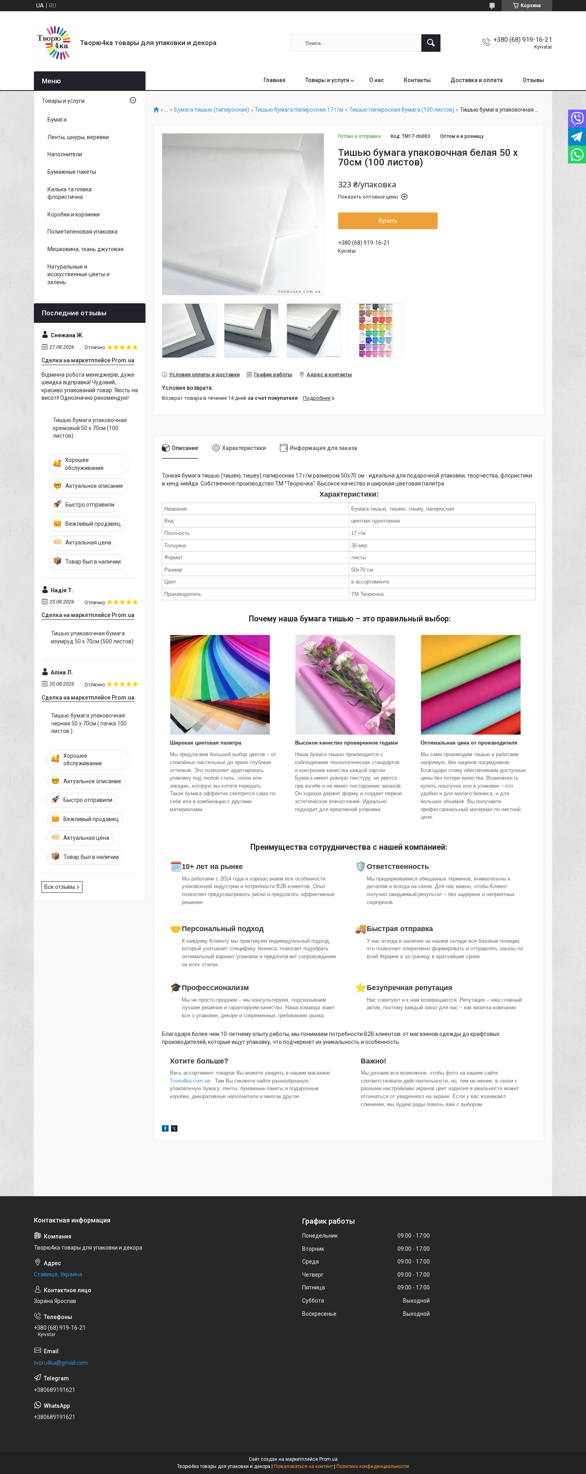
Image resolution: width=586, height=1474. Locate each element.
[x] (174, 1129)
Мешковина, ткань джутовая (85, 249)
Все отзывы (59, 887)
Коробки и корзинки (73, 214)
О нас (376, 80)
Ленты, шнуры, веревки (78, 137)
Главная (274, 80)
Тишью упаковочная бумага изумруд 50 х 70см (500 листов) (92, 637)
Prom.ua (328, 1459)
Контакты (417, 80)
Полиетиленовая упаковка (82, 231)
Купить (388, 221)
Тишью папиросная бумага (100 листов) (401, 110)
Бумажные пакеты (71, 172)
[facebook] (165, 1129)
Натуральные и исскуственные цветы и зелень (78, 274)
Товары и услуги (327, 80)
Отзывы (533, 80)
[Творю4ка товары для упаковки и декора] (54, 43)
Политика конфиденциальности (372, 1466)
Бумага (57, 119)
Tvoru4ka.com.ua (190, 1081)
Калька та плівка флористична (69, 193)
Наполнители (64, 154)
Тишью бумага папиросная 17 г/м (299, 110)
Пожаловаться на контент (303, 1466)
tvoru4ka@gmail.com (61, 1363)
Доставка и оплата (476, 80)
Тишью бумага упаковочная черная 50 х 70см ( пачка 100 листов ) (89, 723)
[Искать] (430, 43)
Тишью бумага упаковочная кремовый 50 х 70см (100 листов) (90, 428)
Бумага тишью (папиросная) (211, 110)
